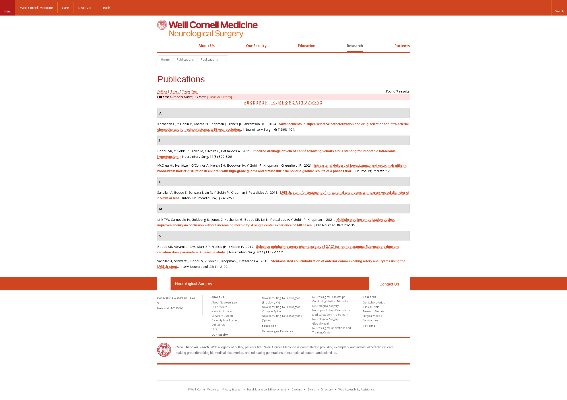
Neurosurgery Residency (277, 331)
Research (355, 45)
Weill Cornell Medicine (36, 7)
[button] (559, 8)
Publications (370, 320)
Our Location (164, 283)
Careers (297, 389)
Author (162, 91)
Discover (85, 7)
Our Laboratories (374, 302)
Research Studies (373, 311)
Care (65, 7)
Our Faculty (256, 45)
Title (173, 91)
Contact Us (389, 284)
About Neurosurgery (224, 302)
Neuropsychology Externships (331, 310)
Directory (327, 389)
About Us (206, 45)
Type (186, 91)
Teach (105, 7)
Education (306, 45)
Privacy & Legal (231, 389)
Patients (402, 45)
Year (194, 91)
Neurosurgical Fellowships (328, 297)
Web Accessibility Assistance (356, 389)
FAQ (214, 329)
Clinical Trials (371, 307)
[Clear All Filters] (219, 97)
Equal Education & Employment (266, 389)
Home (162, 45)
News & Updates (222, 311)
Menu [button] (7, 11)
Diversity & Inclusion (224, 320)
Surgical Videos (372, 316)
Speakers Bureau (222, 316)
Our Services (219, 307)
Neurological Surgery (193, 284)
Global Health (321, 323)
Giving (311, 389)
